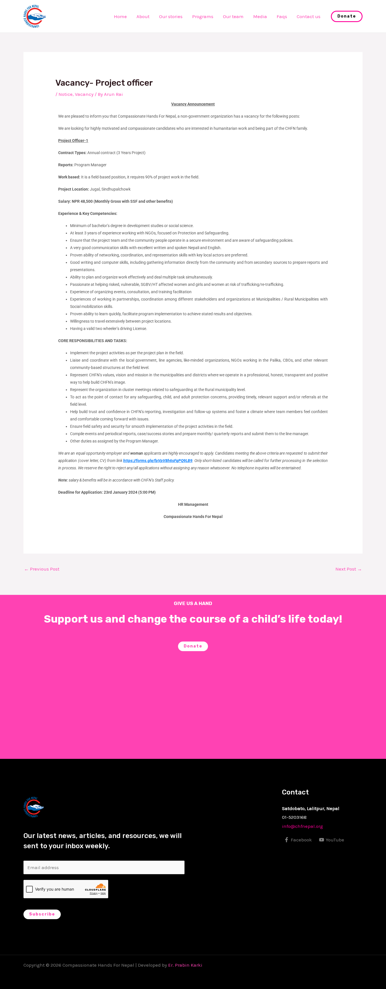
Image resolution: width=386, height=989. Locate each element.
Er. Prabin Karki (185, 965)
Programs (202, 16)
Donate (193, 646)
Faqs (282, 16)
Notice (65, 94)
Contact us (308, 16)
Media (260, 16)
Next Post (348, 569)
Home (120, 16)
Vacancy (84, 94)
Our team (233, 16)
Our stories (171, 16)
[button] (347, 16)
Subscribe (42, 914)
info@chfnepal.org (302, 826)
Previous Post (41, 569)
